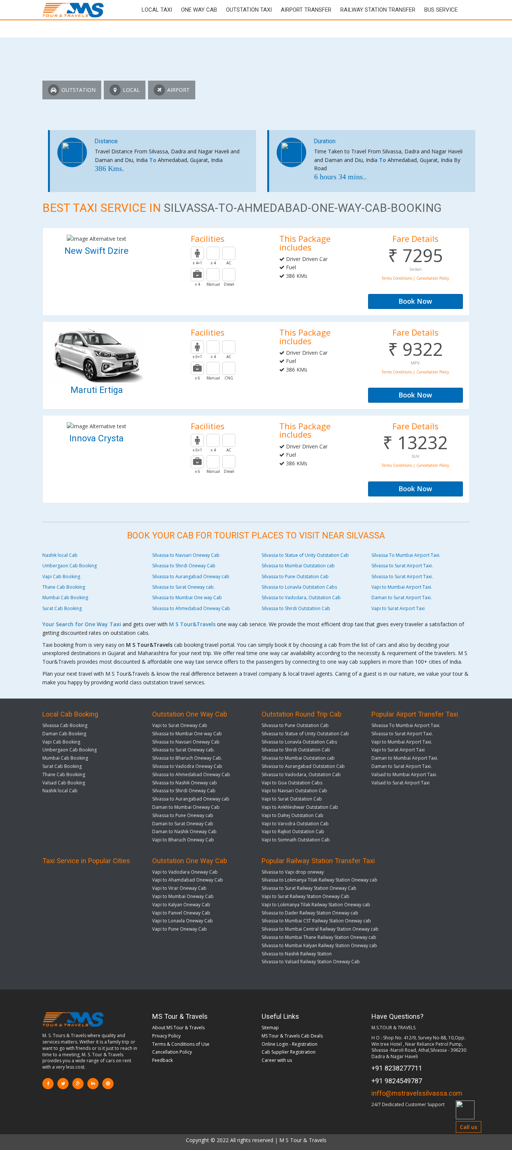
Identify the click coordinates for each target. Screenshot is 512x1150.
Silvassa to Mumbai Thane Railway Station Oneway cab (319, 937)
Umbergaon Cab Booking (69, 565)
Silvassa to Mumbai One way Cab (187, 597)
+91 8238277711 (396, 1068)
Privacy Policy (166, 1036)
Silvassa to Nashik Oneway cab (184, 783)
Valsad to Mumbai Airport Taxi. (404, 774)
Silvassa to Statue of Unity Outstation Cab (305, 555)
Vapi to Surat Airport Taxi (398, 608)
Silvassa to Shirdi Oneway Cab (184, 565)
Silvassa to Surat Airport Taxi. (402, 565)
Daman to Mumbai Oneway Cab (186, 807)
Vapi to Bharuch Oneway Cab (183, 840)
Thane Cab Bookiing (63, 587)
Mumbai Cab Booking (65, 597)
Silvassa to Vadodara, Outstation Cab (301, 597)
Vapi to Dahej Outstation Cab (292, 815)
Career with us (277, 1060)
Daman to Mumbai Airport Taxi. (404, 758)
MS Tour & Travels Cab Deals (292, 1036)
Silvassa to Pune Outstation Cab (295, 576)
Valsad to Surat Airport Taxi (400, 783)
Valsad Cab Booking (63, 783)
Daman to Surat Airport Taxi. (401, 597)
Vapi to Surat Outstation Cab (292, 799)
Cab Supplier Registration (289, 1052)
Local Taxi (157, 9)
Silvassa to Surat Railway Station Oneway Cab (309, 888)
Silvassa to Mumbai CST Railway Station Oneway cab (316, 921)
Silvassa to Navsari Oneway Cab (186, 555)
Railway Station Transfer (377, 9)
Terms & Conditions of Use (181, 1044)
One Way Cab (199, 9)
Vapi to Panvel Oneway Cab (181, 913)
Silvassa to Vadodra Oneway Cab (187, 766)
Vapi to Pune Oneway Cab (179, 929)
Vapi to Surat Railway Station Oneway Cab (305, 896)
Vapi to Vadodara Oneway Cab (185, 872)
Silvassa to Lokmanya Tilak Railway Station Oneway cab (319, 880)
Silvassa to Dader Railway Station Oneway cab (310, 913)
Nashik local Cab (60, 555)
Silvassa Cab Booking (64, 725)
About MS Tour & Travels (178, 1027)
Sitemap (270, 1027)
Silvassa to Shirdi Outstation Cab (296, 608)
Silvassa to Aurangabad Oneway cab (190, 576)
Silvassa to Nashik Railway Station (297, 954)
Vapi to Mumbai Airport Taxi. (401, 587)
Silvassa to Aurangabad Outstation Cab (303, 766)
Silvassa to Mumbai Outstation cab (298, 565)
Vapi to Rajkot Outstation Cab (293, 831)
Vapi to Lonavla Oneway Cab (182, 921)
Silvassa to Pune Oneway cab (182, 815)
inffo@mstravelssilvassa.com (416, 1093)
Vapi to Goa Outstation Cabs (292, 783)
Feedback (162, 1060)
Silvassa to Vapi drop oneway (293, 872)
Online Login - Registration (289, 1044)
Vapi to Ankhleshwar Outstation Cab (300, 807)
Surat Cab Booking (62, 608)
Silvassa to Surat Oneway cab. (183, 587)
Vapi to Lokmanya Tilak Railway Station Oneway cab (316, 904)
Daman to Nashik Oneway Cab (184, 831)
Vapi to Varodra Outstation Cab (295, 823)
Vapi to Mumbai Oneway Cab (183, 896)
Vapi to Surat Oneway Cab (179, 725)
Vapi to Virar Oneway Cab (179, 888)
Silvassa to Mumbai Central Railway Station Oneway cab (320, 929)
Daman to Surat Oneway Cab (182, 823)
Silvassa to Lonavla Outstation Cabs (299, 587)
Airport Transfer (306, 9)
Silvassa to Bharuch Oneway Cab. (187, 758)
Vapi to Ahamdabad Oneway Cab (187, 880)
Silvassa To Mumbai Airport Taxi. (405, 555)
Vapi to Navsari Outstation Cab (294, 790)
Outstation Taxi (249, 9)
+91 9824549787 (396, 1081)
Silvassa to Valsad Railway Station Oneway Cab (311, 961)
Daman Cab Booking (64, 733)
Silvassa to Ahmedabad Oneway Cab (191, 608)
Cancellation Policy (172, 1052)
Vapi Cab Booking (61, 576)
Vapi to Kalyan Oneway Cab (181, 904)
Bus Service (441, 9)
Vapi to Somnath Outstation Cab (296, 840)
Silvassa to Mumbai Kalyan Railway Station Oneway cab (319, 945)
